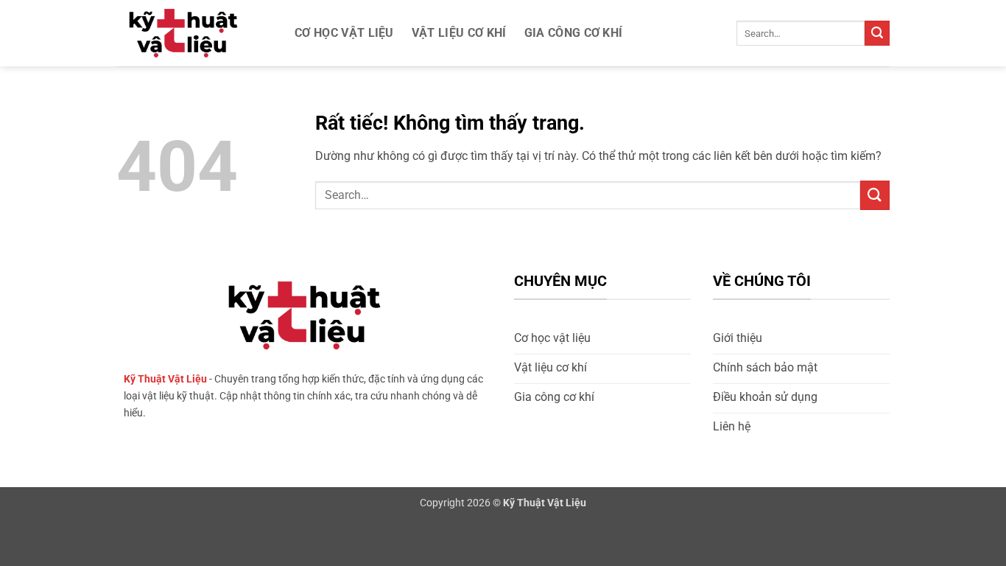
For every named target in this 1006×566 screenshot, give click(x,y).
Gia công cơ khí (573, 33)
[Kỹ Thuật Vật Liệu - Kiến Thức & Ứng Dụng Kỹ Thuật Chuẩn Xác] (190, 33)
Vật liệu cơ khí (459, 33)
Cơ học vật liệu (344, 33)
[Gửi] (877, 33)
